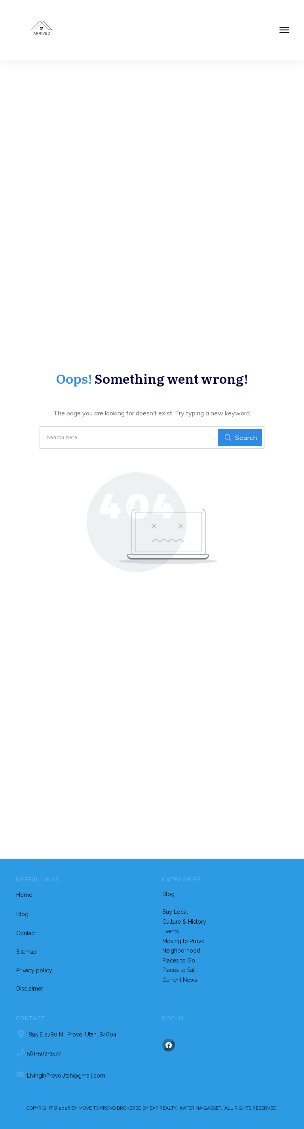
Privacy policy (34, 970)
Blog (22, 914)
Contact (26, 933)
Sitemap (26, 952)
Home (24, 895)
